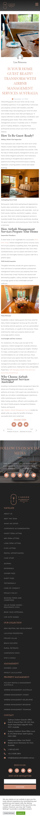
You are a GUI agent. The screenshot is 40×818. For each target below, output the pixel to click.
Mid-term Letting (11, 538)
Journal (7, 563)
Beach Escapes (11, 643)
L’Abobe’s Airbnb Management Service (17, 410)
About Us (8, 514)
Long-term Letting (12, 543)
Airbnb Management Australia (18, 690)
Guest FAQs (9, 578)
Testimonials (10, 583)
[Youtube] (33, 475)
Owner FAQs (9, 573)
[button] (14, 424)
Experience (9, 568)
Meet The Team (10, 519)
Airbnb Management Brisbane (17, 705)
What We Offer (11, 524)
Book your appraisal (13, 612)
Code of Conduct (12, 588)
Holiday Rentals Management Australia (17, 684)
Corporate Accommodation (17, 528)
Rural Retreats (11, 648)
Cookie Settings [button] (9, 813)
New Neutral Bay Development (18, 628)
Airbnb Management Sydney (16, 695)
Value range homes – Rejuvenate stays (13, 606)
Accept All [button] (20, 813)
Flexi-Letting (10, 548)
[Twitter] (20, 475)
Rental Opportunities (14, 553)
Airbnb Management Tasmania (17, 710)
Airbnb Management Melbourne (18, 700)
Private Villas (10, 638)
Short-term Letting (13, 533)
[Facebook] (6, 475)
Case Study (9, 558)
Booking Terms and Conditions (13, 599)
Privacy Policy (10, 593)
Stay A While (10, 658)
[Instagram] (13, 475)
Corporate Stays (12, 653)
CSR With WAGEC (11, 617)
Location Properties (13, 633)
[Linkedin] (27, 475)
